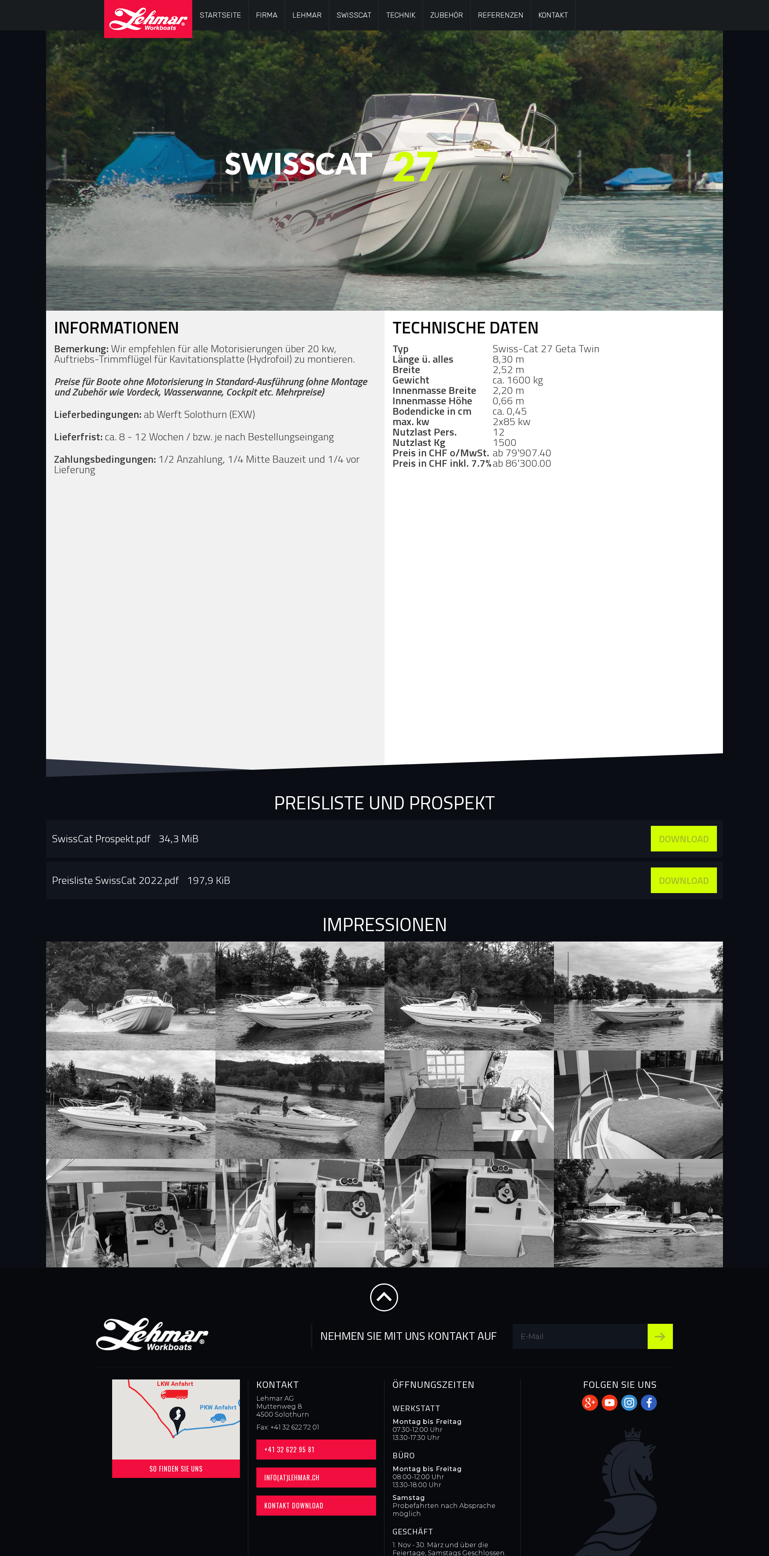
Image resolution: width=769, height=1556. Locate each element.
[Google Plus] (590, 1403)
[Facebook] (649, 1403)
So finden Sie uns (176, 1469)
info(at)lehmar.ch (292, 1477)
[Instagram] (629, 1403)
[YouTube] (610, 1403)
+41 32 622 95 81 (289, 1449)
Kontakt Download (294, 1505)
